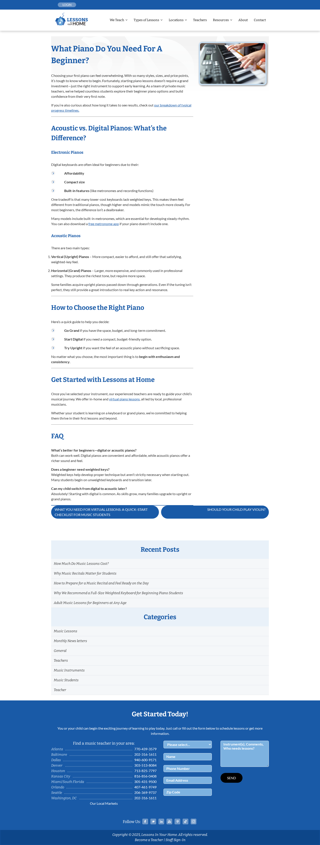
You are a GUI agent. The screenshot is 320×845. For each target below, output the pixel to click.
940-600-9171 (145, 760)
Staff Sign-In (175, 840)
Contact (260, 20)
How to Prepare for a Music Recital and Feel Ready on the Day (101, 583)
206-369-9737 (145, 792)
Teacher (60, 690)
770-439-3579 (145, 749)
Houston (58, 771)
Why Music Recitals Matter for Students (85, 573)
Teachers (200, 20)
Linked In (161, 821)
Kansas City (60, 776)
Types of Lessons (146, 20)
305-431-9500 (145, 781)
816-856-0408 (145, 776)
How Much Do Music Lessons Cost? (81, 564)
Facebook (145, 821)
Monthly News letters (70, 641)
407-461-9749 (145, 787)
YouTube (169, 821)
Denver (56, 765)
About (243, 20)
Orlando (57, 787)
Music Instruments (69, 670)
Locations (176, 20)
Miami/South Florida (67, 782)
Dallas (56, 760)
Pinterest (177, 821)
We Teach (117, 20)
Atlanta (57, 749)
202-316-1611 (145, 754)
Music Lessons (65, 631)
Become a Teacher (149, 840)
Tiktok (185, 821)
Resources (221, 20)
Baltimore (59, 754)
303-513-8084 (145, 765)
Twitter (153, 821)
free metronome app (103, 224)
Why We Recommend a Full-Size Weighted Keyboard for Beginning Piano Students (118, 593)
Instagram (193, 821)
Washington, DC (64, 798)
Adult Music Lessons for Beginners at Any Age (90, 603)
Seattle (56, 793)
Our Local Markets (104, 803)
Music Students (66, 680)
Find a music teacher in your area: (104, 743)
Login (67, 5)
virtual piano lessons (124, 399)
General (60, 651)
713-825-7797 (145, 771)
